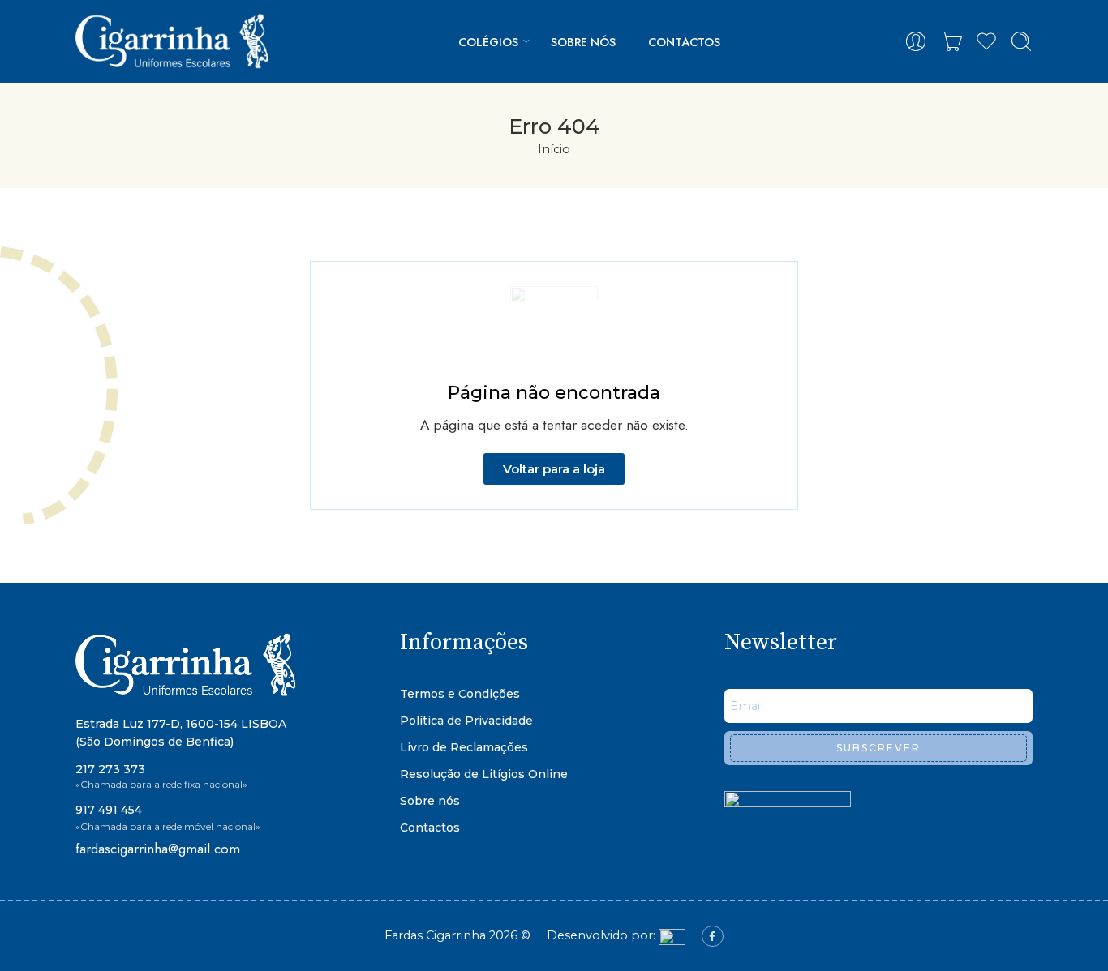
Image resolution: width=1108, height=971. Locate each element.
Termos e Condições (460, 694)
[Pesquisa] (1021, 41)
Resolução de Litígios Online (484, 774)
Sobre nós (583, 41)
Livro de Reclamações (464, 747)
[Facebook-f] (712, 936)
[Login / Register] (916, 41)
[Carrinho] (951, 41)
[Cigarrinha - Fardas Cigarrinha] (174, 41)
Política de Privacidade (466, 720)
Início (554, 149)
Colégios (488, 41)
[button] (554, 469)
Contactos (684, 41)
